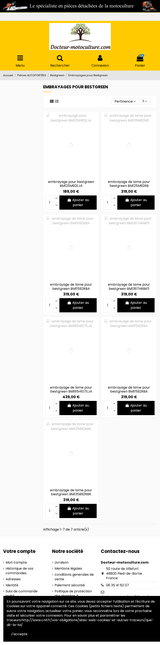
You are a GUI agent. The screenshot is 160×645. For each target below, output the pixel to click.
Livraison (62, 562)
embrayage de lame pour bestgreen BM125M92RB (129, 183)
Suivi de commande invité (22, 593)
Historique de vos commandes (19, 570)
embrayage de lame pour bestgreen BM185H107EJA (71, 389)
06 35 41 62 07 (117, 585)
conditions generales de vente (74, 577)
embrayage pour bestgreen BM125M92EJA (71, 183)
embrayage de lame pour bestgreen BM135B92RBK (71, 492)
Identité (12, 585)
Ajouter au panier (80, 202)
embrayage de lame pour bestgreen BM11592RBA (71, 286)
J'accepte (19, 634)
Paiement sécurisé (70, 585)
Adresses (13, 579)
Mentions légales (68, 568)
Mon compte (16, 562)
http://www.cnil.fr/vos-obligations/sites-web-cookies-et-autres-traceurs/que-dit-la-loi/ (80, 622)
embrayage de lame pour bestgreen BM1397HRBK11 (129, 286)
